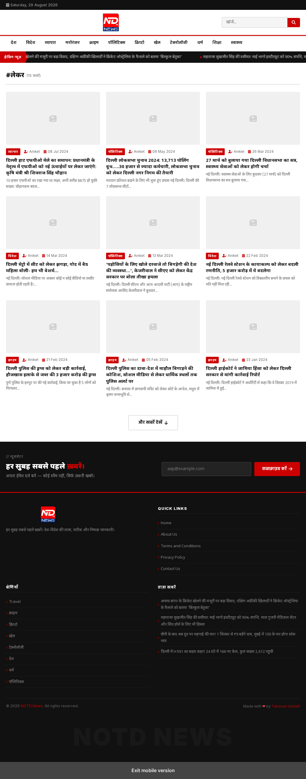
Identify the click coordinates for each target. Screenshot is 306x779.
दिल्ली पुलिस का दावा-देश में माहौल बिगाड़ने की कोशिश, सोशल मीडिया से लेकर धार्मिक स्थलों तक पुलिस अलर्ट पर (151, 375)
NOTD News (32, 706)
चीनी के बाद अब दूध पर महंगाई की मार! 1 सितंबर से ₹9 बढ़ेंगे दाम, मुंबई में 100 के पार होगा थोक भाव (228, 638)
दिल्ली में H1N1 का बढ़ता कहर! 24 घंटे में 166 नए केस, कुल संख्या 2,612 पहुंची (217, 651)
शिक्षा (216, 43)
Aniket (34, 152)
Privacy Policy (173, 557)
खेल (157, 43)
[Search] (293, 22)
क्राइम (94, 43)
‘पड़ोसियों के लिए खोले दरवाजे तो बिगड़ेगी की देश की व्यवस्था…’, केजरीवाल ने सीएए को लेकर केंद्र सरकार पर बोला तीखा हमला (151, 271)
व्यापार (50, 43)
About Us (169, 534)
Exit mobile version (153, 770)
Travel (15, 601)
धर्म (200, 43)
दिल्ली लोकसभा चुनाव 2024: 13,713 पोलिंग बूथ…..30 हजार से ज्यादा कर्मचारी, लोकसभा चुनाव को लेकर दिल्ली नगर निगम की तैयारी (152, 167)
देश (13, 43)
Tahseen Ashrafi (286, 706)
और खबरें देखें (150, 422)
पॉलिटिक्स (116, 43)
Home (166, 523)
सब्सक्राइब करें (274, 468)
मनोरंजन (72, 43)
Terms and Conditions (181, 546)
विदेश (30, 43)
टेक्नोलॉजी (179, 43)
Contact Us (170, 568)
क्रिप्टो (139, 43)
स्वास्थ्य (236, 43)
